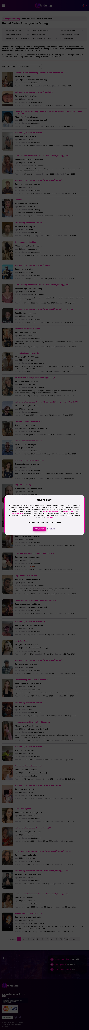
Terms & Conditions (51, 511)
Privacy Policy (69, 511)
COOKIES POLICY (16, 513)
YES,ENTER (39, 529)
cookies (50, 517)
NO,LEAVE (51, 529)
